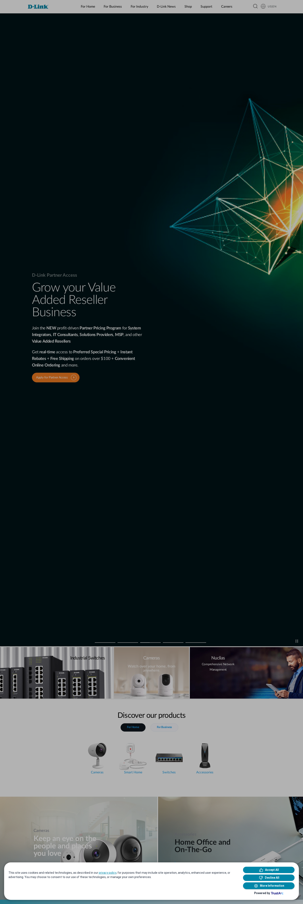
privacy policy (107, 872)
